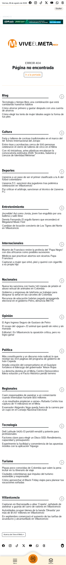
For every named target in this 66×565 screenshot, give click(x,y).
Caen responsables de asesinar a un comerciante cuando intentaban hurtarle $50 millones (29, 396)
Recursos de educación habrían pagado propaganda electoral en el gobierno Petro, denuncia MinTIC (30, 299)
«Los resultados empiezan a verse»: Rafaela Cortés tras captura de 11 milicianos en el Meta (32, 402)
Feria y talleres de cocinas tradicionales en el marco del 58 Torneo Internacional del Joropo (32, 139)
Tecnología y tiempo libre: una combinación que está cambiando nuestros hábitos (30, 103)
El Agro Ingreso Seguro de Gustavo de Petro (26, 322)
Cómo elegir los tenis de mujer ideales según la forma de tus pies (33, 115)
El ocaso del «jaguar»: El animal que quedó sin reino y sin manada (33, 327)
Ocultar (59, 8)
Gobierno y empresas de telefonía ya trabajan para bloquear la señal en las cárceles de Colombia (29, 293)
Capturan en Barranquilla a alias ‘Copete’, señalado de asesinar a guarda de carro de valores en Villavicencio (31, 505)
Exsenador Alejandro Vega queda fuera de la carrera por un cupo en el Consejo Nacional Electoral (32, 408)
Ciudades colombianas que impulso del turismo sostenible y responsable (27, 475)
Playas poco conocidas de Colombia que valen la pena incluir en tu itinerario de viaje (31, 469)
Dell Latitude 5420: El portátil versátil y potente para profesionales (30, 432)
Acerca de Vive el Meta (13, 534)
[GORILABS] (62, 545)
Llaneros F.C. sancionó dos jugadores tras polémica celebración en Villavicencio (30, 184)
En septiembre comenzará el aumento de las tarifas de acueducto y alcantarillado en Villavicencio (32, 517)
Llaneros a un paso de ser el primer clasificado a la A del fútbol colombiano (32, 178)
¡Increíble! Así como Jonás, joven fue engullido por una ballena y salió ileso (31, 214)
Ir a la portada (33, 74)
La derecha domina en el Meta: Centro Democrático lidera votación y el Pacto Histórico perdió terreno (30, 372)
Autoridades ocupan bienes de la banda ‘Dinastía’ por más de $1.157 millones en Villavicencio (31, 511)
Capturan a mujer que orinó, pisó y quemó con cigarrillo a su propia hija (32, 263)
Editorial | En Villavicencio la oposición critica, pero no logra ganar (31, 333)
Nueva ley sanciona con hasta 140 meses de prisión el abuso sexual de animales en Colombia (31, 287)
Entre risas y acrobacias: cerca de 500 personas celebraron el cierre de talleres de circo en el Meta (29, 145)
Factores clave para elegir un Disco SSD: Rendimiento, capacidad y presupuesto (31, 438)
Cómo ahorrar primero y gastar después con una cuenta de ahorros (32, 109)
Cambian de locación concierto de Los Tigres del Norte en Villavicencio (32, 226)
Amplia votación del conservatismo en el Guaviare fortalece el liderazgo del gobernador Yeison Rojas (29, 366)
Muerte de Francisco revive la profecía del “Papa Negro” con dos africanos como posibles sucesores (32, 251)
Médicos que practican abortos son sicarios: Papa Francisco (29, 257)
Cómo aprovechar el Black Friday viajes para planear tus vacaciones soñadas (33, 481)
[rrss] (30, 2)
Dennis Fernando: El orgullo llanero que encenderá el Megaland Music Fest (30, 220)
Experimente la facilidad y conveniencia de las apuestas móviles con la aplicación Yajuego (32, 444)
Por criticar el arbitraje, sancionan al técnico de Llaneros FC (32, 190)
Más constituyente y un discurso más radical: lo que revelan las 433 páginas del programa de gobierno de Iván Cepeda (31, 359)
